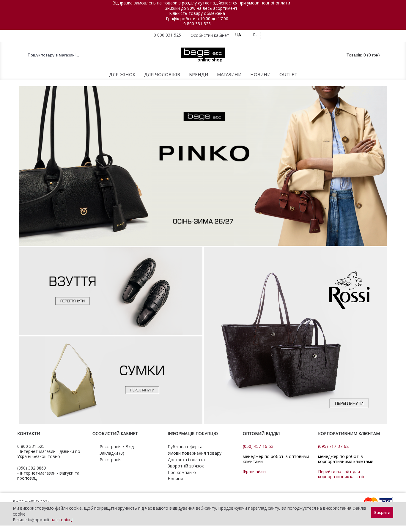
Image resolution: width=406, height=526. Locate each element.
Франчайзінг (255, 471)
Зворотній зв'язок (186, 466)
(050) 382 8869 (31, 467)
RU (256, 34)
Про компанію (182, 472)
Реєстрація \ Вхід (117, 446)
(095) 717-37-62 (333, 446)
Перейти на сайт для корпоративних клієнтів (342, 474)
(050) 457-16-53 (258, 446)
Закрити (382, 512)
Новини (175, 478)
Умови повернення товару (194, 453)
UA (238, 34)
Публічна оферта (185, 446)
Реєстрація (111, 459)
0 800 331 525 (197, 23)
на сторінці (62, 519)
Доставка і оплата (186, 459)
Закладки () (112, 453)
